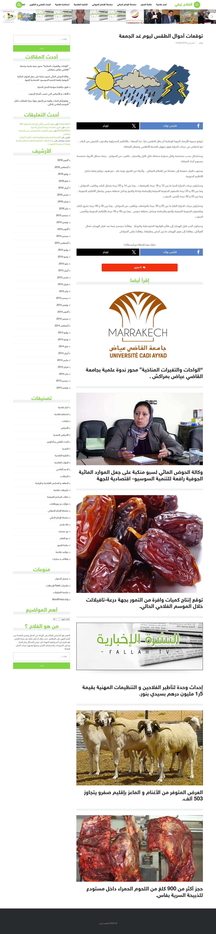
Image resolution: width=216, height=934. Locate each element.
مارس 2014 (62, 360)
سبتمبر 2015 (62, 236)
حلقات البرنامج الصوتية (57, 497)
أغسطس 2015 (61, 243)
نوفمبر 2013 (62, 388)
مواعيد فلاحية (62, 552)
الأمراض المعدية (60, 435)
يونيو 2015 (63, 257)
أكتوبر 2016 (63, 160)
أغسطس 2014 (61, 325)
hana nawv (64, 124)
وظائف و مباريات (60, 559)
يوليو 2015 (63, 250)
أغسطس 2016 (61, 167)
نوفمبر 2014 (62, 305)
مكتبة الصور (146, 4)
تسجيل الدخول (61, 579)
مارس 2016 (62, 195)
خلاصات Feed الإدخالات (57, 585)
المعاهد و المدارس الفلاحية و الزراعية (51, 483)
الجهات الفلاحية (61, 462)
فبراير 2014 (63, 367)
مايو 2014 (63, 346)
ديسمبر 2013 (62, 381)
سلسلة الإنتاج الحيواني (102, 4)
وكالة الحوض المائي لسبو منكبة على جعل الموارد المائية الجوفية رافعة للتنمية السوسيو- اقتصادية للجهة (42, 78)
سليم (67, 127)
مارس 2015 (62, 277)
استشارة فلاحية (62, 4)
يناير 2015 (63, 291)
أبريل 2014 (63, 353)
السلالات (64, 476)
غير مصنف (63, 531)
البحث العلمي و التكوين (40, 4)
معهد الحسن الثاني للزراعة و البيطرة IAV (37, 124)
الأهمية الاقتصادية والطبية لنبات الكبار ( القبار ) (40, 137)
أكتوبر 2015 (63, 229)
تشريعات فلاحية (61, 490)
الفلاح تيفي (183, 4)
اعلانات (65, 421)
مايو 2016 (63, 181)
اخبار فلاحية (161, 4)
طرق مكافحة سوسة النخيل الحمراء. (52, 87)
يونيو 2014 (63, 339)
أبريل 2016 (63, 188)
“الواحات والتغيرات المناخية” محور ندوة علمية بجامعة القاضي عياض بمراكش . (44, 68)
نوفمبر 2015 (62, 222)
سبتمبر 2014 (62, 319)
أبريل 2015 (63, 270)
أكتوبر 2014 (63, 312)
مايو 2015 (63, 264)
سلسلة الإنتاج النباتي (126, 4)
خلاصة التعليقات (60, 592)
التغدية (65, 449)
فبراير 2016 (63, 201)
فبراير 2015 (63, 284)
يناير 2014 (63, 374)
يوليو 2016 (63, 174)
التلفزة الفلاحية (81, 4)
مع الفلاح (64, 538)
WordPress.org (60, 599)
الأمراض (64, 428)
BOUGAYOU (64, 130)
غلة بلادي (64, 524)
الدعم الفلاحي (62, 469)
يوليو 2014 (63, 332)
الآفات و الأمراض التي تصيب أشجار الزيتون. (48, 94)
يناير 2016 (63, 208)
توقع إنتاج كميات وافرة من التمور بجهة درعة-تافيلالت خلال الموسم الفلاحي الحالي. (41, 103)
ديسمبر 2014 (62, 298)
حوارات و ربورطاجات (59, 504)
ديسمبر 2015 (62, 215)
